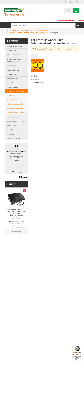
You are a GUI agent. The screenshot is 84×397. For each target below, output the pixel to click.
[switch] (77, 358)
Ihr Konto (65, 2)
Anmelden (75, 2)
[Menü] (80, 346)
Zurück (34, 56)
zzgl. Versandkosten (20, 227)
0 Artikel (68, 11)
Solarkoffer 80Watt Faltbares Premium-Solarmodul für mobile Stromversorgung (16, 212)
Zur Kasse (55, 2)
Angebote (11, 184)
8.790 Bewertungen (16, 172)
